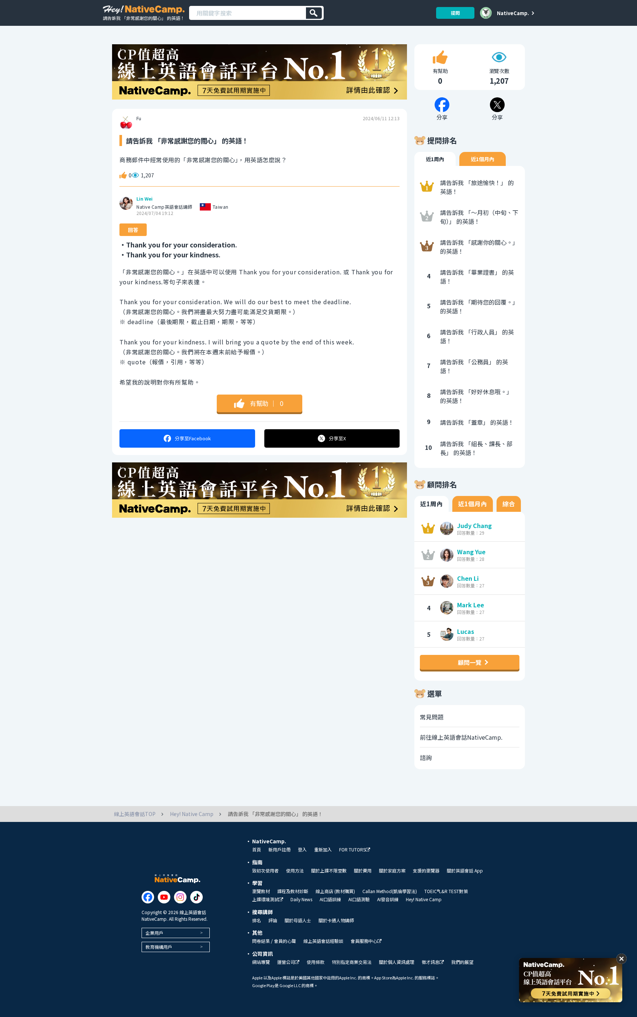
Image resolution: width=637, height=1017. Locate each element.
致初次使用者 (265, 870)
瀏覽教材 (261, 891)
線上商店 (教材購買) (335, 891)
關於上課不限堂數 (329, 870)
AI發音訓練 (387, 899)
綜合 (508, 503)
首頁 (256, 849)
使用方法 (295, 870)
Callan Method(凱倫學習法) (389, 891)
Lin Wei (144, 199)
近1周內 (435, 159)
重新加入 (323, 849)
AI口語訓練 (330, 899)
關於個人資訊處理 (396, 962)
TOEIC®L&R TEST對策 (446, 891)
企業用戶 (154, 933)
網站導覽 (261, 962)
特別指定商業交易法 (352, 962)
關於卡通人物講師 (336, 920)
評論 (272, 920)
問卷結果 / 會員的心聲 (274, 941)
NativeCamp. (513, 13)
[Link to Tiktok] (196, 897)
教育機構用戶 (159, 947)
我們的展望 (462, 962)
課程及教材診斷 (292, 891)
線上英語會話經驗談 (323, 941)
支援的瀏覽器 (426, 870)
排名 (256, 920)
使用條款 (315, 962)
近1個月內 (482, 159)
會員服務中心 (364, 941)
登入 (302, 849)
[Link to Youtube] (164, 897)
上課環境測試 (265, 899)
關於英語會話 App (465, 870)
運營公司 (286, 962)
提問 (455, 13)
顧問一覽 (469, 662)
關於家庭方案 (392, 870)
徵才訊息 (430, 962)
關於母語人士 (298, 920)
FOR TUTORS (352, 849)
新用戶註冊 (279, 849)
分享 (193, 438)
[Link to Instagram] (180, 897)
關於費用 (363, 870)
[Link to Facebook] (148, 897)
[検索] (314, 13)
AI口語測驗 (359, 899)
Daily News (301, 899)
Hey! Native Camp (424, 899)
